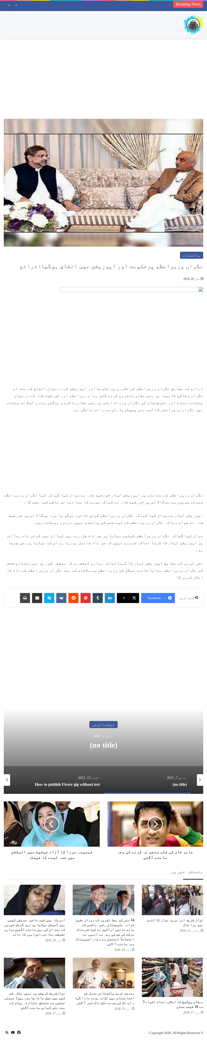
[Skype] (49, 598)
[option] (103, 743)
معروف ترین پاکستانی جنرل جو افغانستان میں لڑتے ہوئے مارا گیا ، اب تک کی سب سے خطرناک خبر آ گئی (104, 998)
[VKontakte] (61, 598)
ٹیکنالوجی (103, 724)
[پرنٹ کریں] (25, 598)
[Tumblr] (98, 598)
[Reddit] (73, 598)
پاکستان (191, 255)
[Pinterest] (86, 598)
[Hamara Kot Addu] (193, 25)
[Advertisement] (103, 78)
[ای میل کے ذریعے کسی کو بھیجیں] (37, 598)
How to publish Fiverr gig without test (143, 4)
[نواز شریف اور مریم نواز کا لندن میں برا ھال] (172, 900)
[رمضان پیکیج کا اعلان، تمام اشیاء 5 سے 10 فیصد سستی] (172, 977)
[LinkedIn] (110, 598)
